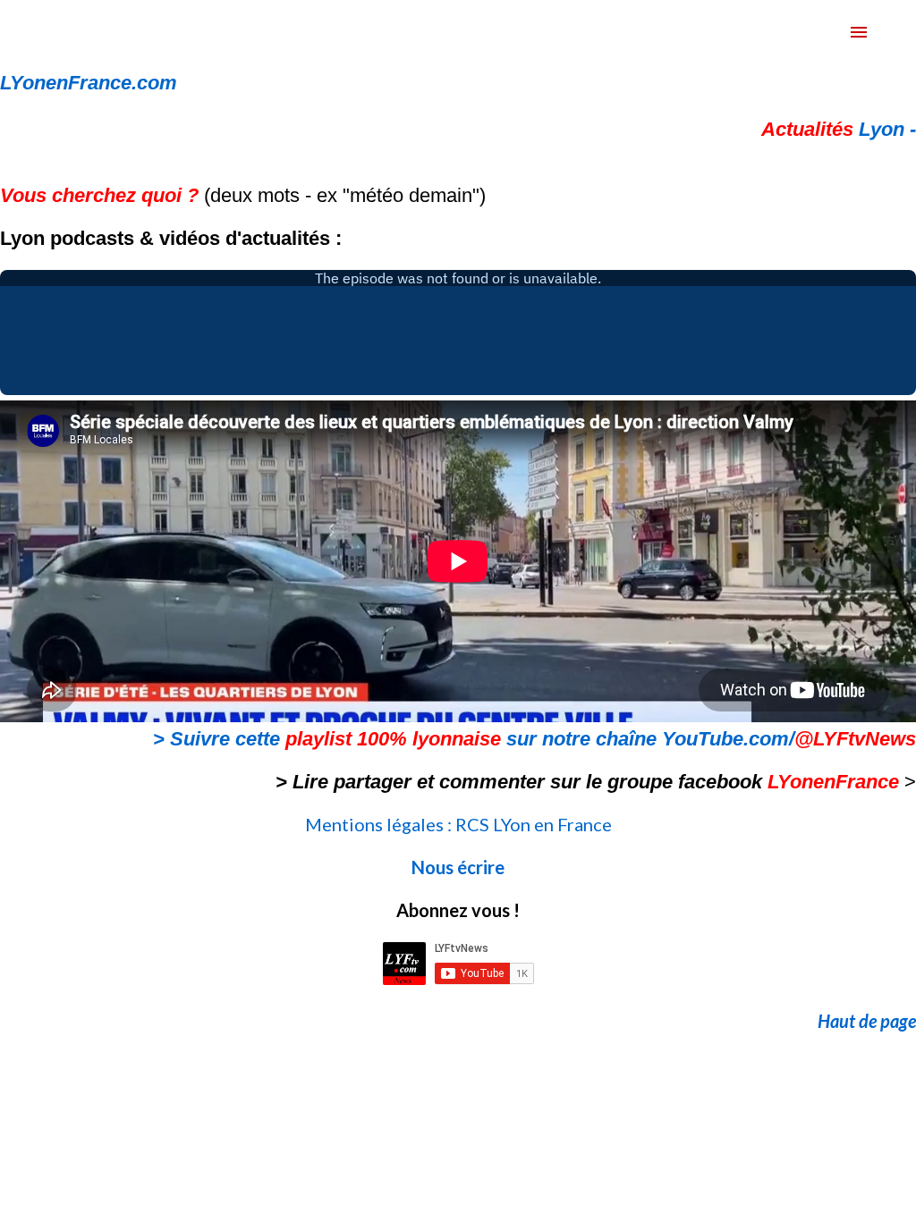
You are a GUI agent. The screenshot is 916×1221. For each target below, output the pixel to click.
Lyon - (838, 129)
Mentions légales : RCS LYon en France (458, 824)
